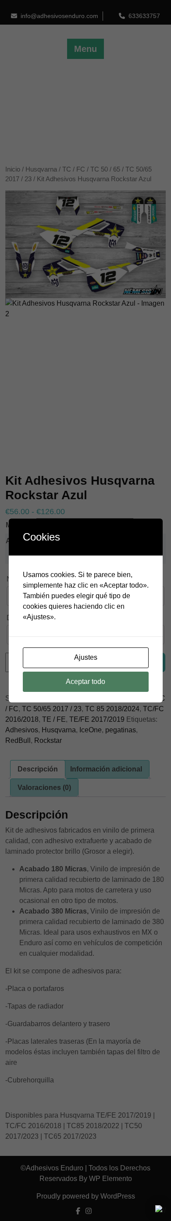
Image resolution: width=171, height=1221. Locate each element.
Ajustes (85, 657)
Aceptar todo (85, 681)
